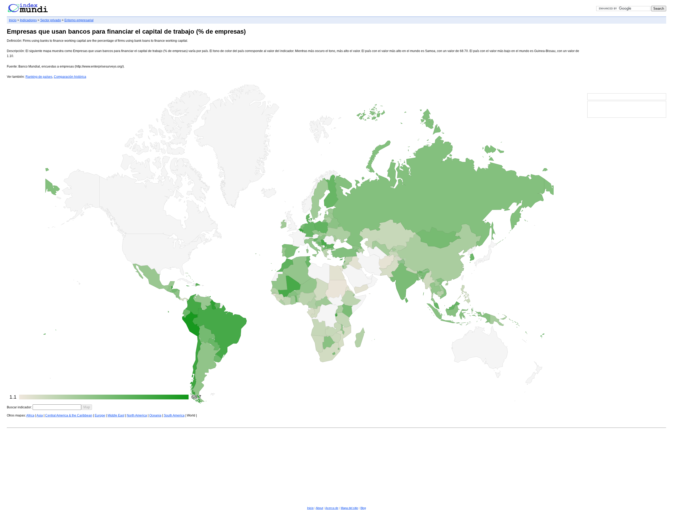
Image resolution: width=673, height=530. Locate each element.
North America (137, 415)
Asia (40, 415)
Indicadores (28, 20)
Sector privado (50, 20)
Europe (100, 415)
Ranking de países (39, 77)
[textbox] (57, 407)
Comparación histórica (70, 77)
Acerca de (331, 508)
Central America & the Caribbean (68, 415)
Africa (30, 415)
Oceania (155, 415)
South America (174, 415)
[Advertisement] (626, 59)
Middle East (116, 415)
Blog (363, 508)
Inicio (13, 20)
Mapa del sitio (349, 508)
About (319, 508)
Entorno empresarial (79, 20)
